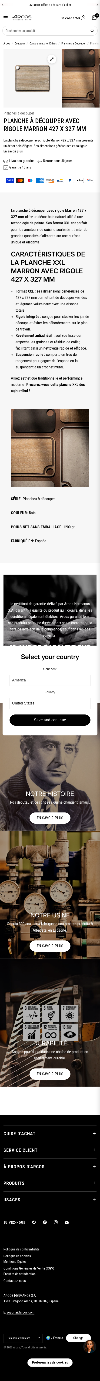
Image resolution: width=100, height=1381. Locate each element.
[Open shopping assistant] (89, 1346)
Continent (50, 669)
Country (50, 692)
